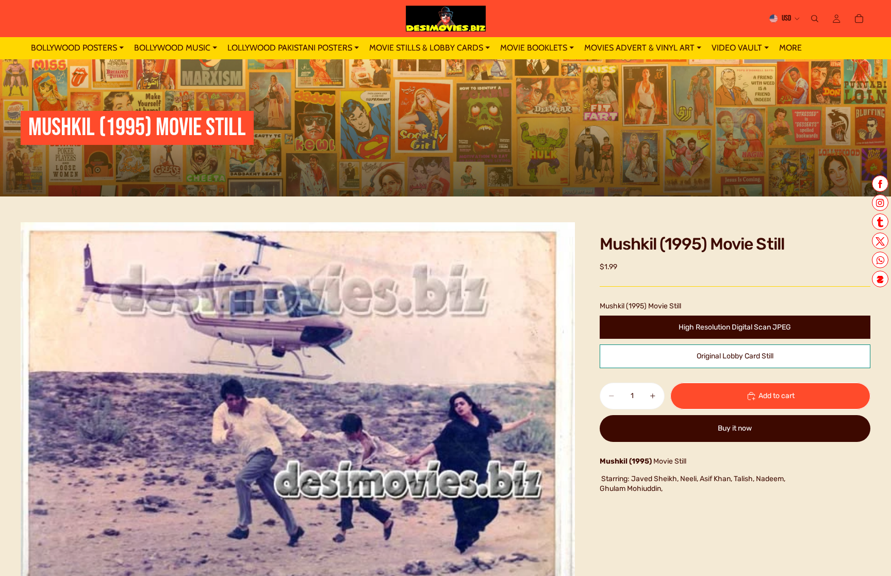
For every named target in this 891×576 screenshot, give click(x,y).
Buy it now (735, 428)
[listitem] (790, 48)
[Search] (814, 18)
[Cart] (859, 18)
